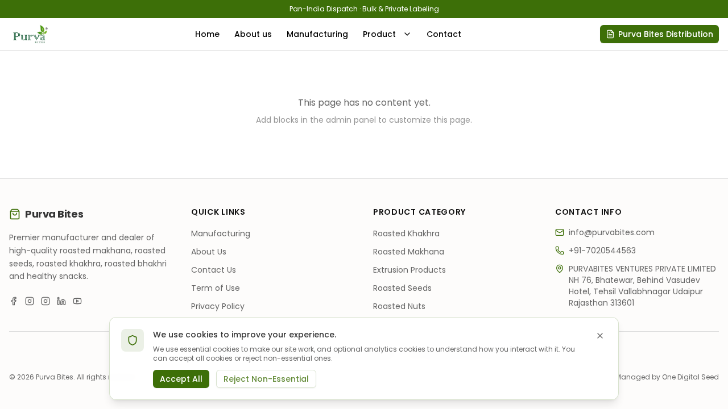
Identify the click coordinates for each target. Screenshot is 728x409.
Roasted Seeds (402, 288)
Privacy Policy (218, 306)
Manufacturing (317, 34)
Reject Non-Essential (266, 379)
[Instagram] (29, 301)
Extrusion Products (409, 270)
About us (253, 34)
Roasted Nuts (399, 306)
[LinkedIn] (61, 301)
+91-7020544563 (602, 250)
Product (379, 34)
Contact (444, 34)
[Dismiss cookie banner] (600, 336)
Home (207, 34)
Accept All (181, 379)
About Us (208, 251)
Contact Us (213, 270)
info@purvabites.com (612, 232)
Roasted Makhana (408, 251)
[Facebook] (13, 301)
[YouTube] (77, 301)
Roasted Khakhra (406, 233)
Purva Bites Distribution (665, 34)
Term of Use (215, 288)
